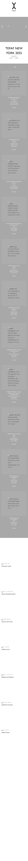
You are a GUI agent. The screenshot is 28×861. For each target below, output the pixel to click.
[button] (2, 26)
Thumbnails (15, 67)
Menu (14, 11)
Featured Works (12, 67)
